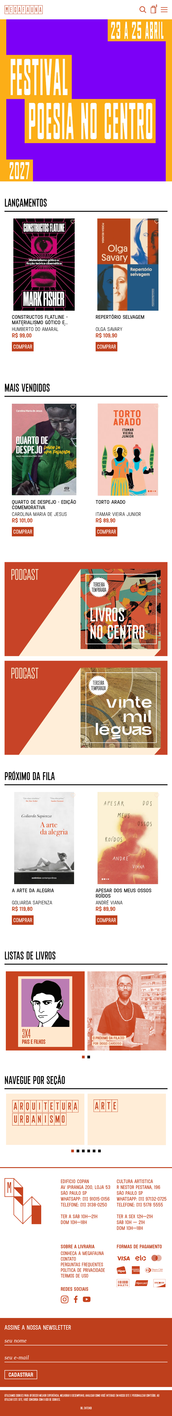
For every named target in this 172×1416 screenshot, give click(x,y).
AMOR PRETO (109, 317)
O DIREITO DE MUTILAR (36, 317)
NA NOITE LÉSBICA (115, 502)
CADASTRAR (21, 1374)
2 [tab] (88, 1057)
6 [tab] (99, 1151)
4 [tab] (88, 1151)
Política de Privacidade (83, 1270)
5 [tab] (94, 1151)
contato (68, 1259)
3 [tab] (83, 1151)
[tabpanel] (45, 1011)
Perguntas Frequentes (82, 1264)
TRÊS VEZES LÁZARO (34, 890)
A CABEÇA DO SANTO (34, 502)
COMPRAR (22, 346)
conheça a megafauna (82, 1253)
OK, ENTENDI (86, 1408)
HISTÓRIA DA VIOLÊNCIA (121, 890)
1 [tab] (83, 1057)
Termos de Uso (74, 1276)
